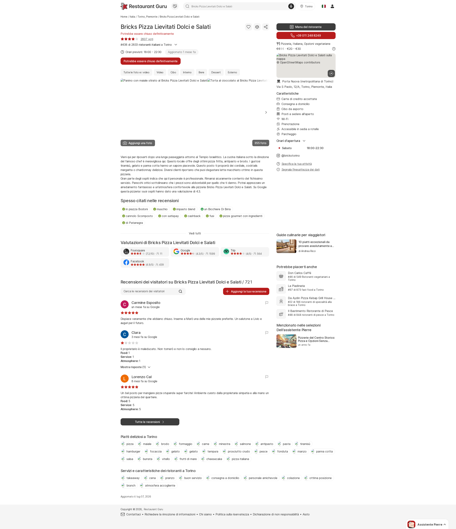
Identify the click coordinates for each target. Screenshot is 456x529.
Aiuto (306, 514)
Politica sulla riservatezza (232, 514)
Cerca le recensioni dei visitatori (144, 291)
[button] (266, 112)
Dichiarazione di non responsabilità (276, 514)
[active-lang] (324, 6)
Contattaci (133, 514)
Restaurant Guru (153, 509)
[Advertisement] (306, 202)
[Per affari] (175, 6)
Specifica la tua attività (296, 164)
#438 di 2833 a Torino (146, 44)
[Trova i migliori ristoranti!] (144, 6)
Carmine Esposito (146, 303)
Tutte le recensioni (147, 422)
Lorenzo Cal (142, 377)
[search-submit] (187, 6)
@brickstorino (290, 155)
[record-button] (291, 6)
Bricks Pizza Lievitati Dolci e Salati (166, 26)
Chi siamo (205, 514)
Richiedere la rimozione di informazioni (170, 514)
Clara (136, 332)
